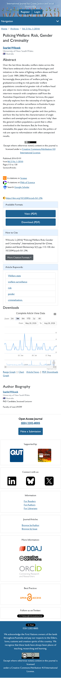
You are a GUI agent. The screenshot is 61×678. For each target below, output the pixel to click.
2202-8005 (30, 423)
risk (10, 287)
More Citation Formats (18, 257)
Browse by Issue (29, 528)
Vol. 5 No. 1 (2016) (31, 28)
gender (11, 293)
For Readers (30, 501)
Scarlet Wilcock (11, 48)
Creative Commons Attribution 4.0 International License (37, 150)
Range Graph (9, 372)
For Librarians (30, 508)
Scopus (23, 178)
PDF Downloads (50, 372)
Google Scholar (21, 187)
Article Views (32, 372)
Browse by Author (30, 525)
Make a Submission (30, 431)
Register (25, 12)
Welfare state (14, 275)
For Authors (29, 504)
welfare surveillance (17, 281)
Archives (14, 28)
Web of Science (27, 182)
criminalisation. (15, 300)
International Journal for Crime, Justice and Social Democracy (30, 5)
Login (37, 12)
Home (4, 28)
